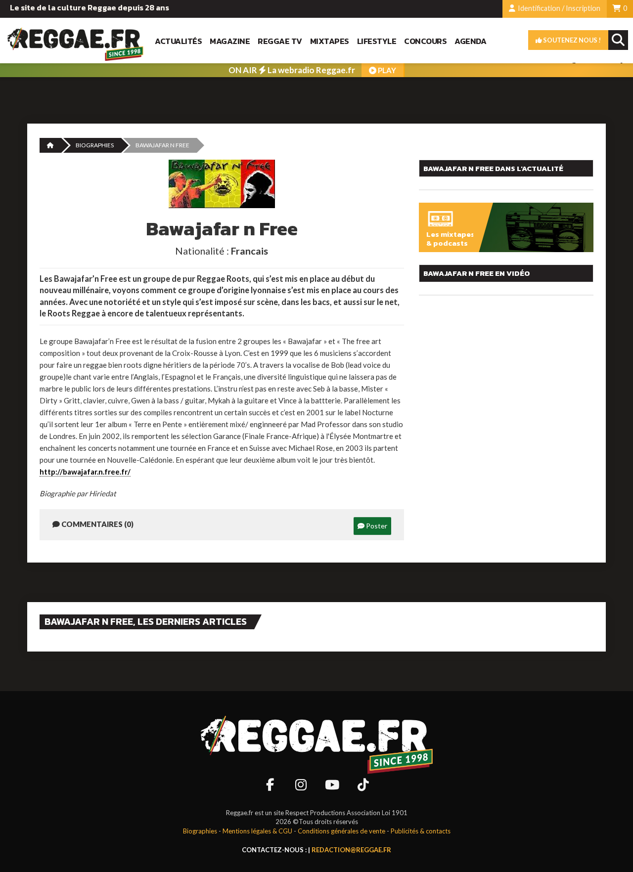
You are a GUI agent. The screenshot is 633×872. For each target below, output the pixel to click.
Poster (375, 526)
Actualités (178, 41)
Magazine (230, 41)
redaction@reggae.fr (351, 850)
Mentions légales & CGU (257, 831)
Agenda (470, 41)
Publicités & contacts (421, 831)
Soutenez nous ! (571, 40)
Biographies (95, 145)
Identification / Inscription (558, 8)
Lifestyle (377, 41)
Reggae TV (280, 41)
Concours (425, 41)
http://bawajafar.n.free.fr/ (85, 471)
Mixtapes (329, 41)
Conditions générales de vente (341, 831)
